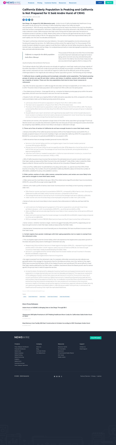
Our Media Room (40, 353)
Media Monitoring (19, 357)
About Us (38, 346)
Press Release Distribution (22, 346)
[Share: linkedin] (29, 19)
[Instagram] (61, 376)
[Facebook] (54, 376)
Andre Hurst (42, 296)
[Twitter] (56, 376)
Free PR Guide (95, 337)
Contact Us (83, 346)
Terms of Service (85, 376)
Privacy (93, 376)
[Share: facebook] (23, 19)
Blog (37, 349)
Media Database (19, 353)
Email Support (83, 349)
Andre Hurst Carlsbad (52, 296)
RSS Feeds (61, 355)
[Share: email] (32, 19)
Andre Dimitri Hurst (33, 296)
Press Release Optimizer (21, 365)
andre (24, 296)
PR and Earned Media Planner (66, 353)
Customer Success (20, 363)
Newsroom (61, 351)
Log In (100, 2)
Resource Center (62, 346)
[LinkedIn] (59, 376)
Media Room (18, 361)
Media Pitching (18, 355)
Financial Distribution (20, 349)
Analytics (17, 359)
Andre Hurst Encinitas (65, 296)
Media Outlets (61, 357)
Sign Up (109, 2)
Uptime (99, 376)
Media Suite (18, 351)
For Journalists (62, 349)
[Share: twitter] (26, 19)
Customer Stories (41, 351)
